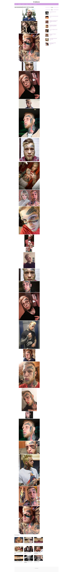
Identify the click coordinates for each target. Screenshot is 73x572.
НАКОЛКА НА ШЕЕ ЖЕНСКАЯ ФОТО (53, 16)
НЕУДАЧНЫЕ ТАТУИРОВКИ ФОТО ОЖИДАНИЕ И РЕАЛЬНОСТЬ (53, 21)
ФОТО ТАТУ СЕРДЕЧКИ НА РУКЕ (53, 29)
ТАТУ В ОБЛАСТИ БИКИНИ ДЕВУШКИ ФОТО (52, 43)
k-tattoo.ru (36, 2)
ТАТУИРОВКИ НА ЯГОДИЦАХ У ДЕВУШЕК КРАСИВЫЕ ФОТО (53, 25)
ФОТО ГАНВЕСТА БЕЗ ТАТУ (52, 11)
